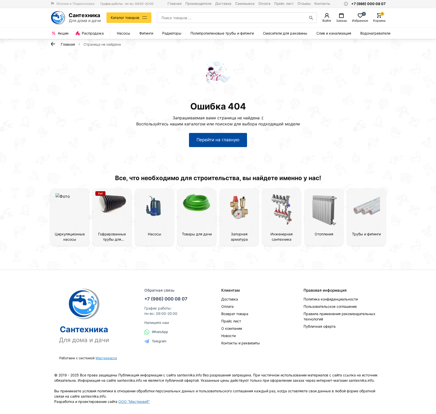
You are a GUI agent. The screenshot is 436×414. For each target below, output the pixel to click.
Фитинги (146, 33)
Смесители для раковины (285, 33)
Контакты (322, 4)
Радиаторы (171, 33)
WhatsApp (160, 332)
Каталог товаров (125, 17)
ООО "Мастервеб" (134, 401)
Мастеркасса (106, 358)
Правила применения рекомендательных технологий (339, 316)
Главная (175, 4)
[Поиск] (311, 17)
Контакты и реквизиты (240, 343)
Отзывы (304, 4)
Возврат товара (234, 314)
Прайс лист (284, 4)
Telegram (159, 341)
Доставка (223, 4)
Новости (228, 336)
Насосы (123, 33)
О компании (231, 328)
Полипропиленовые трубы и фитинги (222, 33)
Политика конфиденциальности (331, 299)
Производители (198, 4)
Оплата (264, 4)
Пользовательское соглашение (330, 306)
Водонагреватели (375, 33)
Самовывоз (245, 4)
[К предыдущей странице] (53, 44)
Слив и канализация (333, 33)
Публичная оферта (320, 326)
